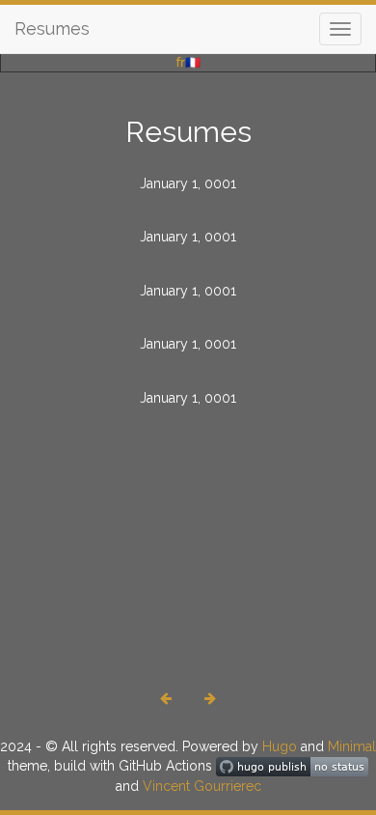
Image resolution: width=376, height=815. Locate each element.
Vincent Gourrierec (202, 786)
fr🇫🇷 (188, 62)
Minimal (352, 746)
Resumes (52, 28)
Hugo (279, 746)
